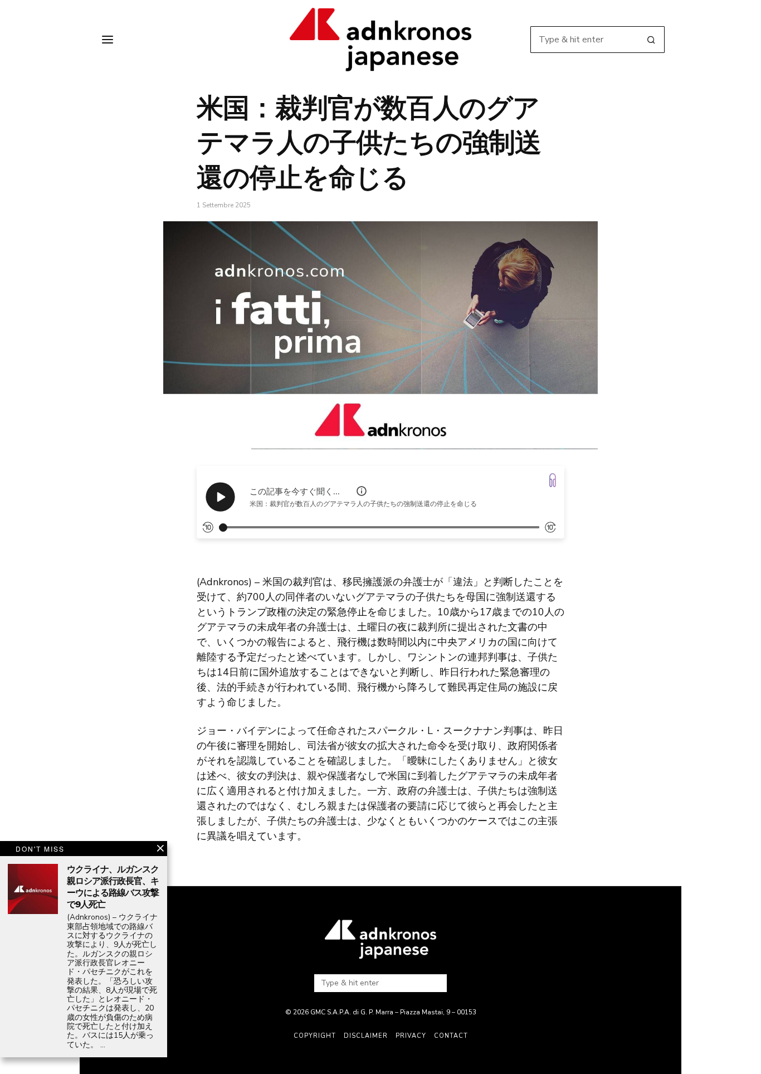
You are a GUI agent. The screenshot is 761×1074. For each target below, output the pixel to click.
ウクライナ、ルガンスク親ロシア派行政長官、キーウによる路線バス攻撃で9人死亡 (113, 887)
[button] (651, 39)
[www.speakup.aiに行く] (552, 480)
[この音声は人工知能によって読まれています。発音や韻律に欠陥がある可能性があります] (362, 491)
